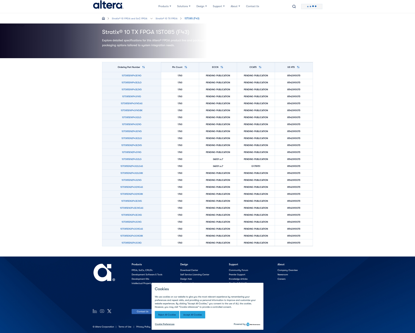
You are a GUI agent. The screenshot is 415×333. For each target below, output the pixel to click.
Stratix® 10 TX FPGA (167, 18)
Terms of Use (125, 326)
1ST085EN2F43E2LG (131, 138)
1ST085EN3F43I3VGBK (131, 235)
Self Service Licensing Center (194, 274)
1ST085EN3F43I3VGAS (131, 229)
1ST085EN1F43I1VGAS (131, 103)
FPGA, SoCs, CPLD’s (142, 270)
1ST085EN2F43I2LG (132, 159)
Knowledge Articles (238, 279)
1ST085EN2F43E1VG (132, 131)
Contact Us (142, 311)
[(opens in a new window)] (95, 311)
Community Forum (238, 270)
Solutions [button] (182, 6)
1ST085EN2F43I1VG (132, 152)
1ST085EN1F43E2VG (132, 89)
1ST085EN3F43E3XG (131, 215)
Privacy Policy (143, 326)
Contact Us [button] (252, 6)
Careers (281, 279)
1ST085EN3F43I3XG (132, 242)
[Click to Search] (294, 6)
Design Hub (186, 279)
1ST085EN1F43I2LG (131, 117)
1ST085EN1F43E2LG (132, 82)
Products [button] (163, 6)
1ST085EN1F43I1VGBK (131, 110)
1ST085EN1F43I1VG (131, 96)
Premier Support (237, 274)
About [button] (234, 6)
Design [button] (200, 6)
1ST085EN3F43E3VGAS (131, 208)
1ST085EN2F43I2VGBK (131, 194)
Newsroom (283, 274)
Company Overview (288, 270)
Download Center (189, 270)
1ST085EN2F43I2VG (132, 180)
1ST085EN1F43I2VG (132, 124)
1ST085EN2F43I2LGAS (131, 166)
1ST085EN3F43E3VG (131, 201)
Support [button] (217, 6)
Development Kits (140, 279)
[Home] (108, 6)
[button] (151, 18)
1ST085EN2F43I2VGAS (131, 187)
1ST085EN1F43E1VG (132, 75)
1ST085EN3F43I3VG (132, 222)
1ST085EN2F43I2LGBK (131, 173)
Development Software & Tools (147, 274)
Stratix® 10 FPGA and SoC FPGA (129, 18)
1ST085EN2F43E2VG (131, 145)
